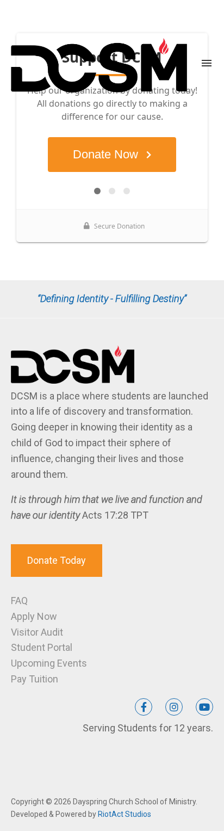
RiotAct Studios (124, 814)
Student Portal (41, 647)
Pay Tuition (34, 679)
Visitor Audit (37, 632)
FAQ (19, 600)
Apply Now (34, 616)
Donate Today (56, 560)
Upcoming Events (49, 663)
